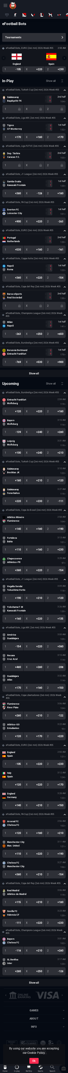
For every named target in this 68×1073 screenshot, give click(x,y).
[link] (17, 5)
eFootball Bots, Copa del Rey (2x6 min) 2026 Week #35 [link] (33, 286)
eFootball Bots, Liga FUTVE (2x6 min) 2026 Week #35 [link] (32, 146)
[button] (34, 90)
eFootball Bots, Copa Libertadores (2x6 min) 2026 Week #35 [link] (33, 696)
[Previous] (3, 58)
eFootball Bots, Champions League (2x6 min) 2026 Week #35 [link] (34, 314)
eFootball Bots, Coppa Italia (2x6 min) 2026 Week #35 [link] (32, 258)
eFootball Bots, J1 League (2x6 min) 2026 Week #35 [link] (32, 174)
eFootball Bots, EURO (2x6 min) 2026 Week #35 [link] (29, 230)
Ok (34, 1060)
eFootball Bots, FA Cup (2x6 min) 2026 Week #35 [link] (30, 202)
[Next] (64, 58)
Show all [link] (51, 80)
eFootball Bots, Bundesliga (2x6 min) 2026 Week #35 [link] (32, 343)
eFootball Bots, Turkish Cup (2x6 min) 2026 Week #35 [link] (32, 90)
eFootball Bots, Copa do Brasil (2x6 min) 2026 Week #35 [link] (34, 510)
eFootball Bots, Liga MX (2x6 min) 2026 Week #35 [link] (30, 118)
